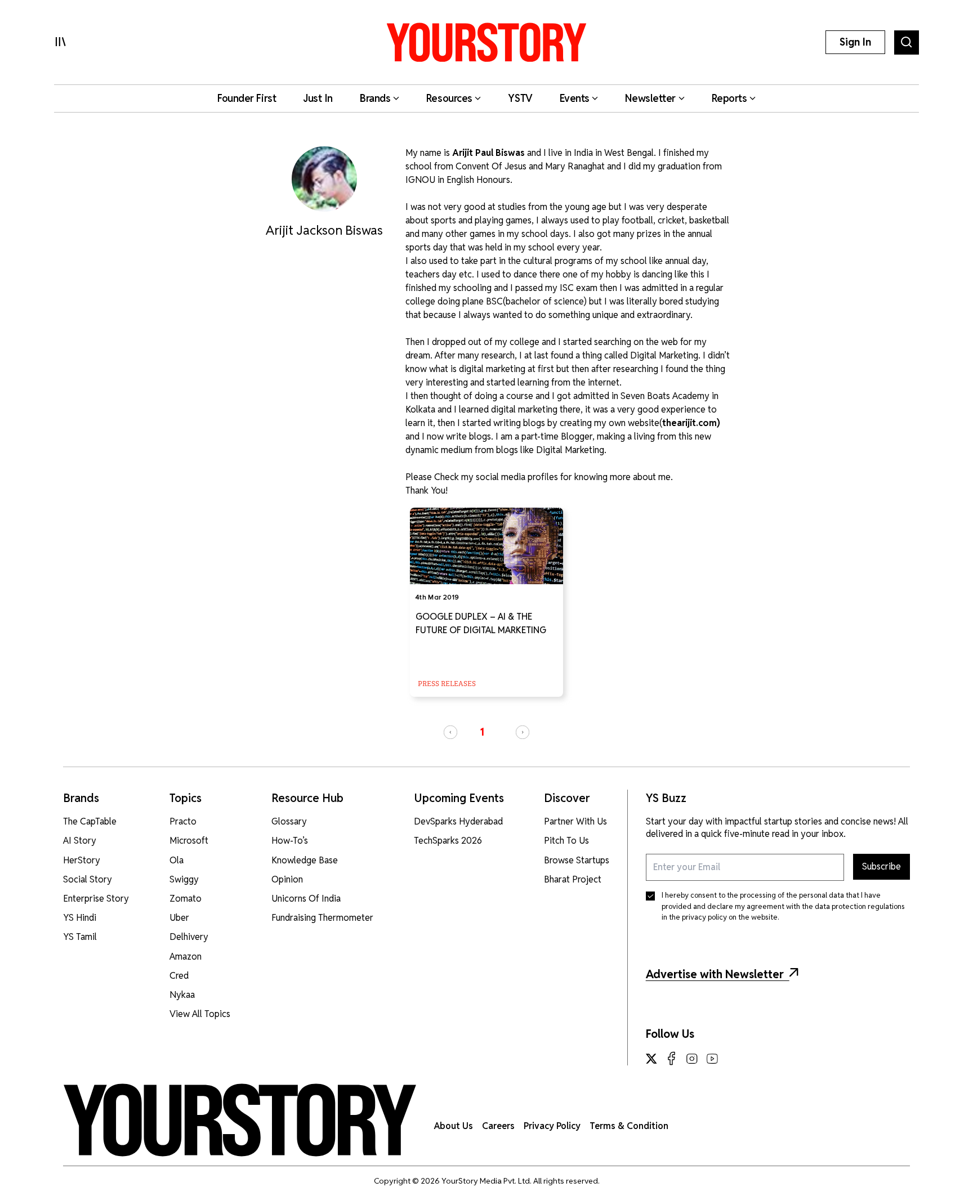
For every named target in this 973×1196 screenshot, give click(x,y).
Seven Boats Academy (665, 396)
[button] (450, 732)
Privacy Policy (552, 1126)
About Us (453, 1126)
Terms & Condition (629, 1126)
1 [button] (482, 731)
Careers (498, 1126)
